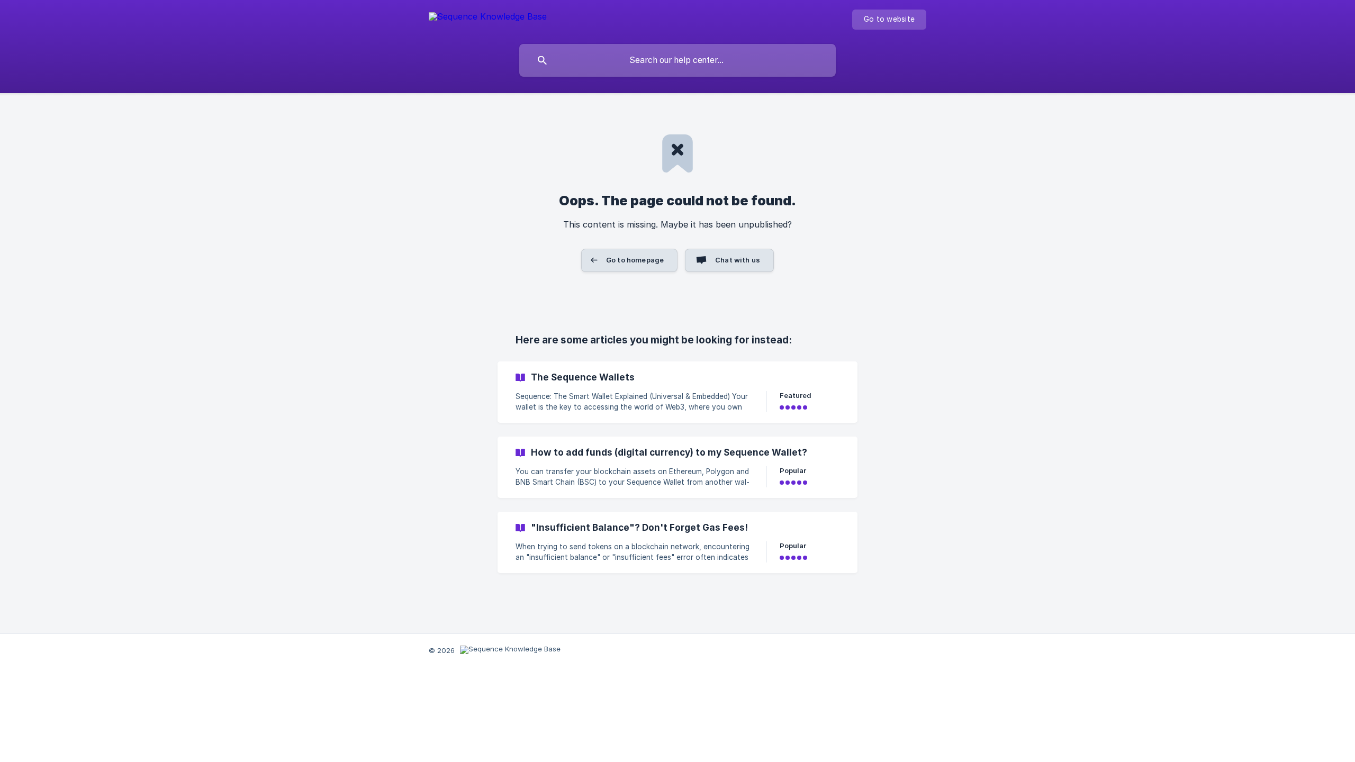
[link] (677, 392)
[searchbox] (677, 60)
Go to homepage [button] (635, 260)
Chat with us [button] (737, 260)
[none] (488, 18)
